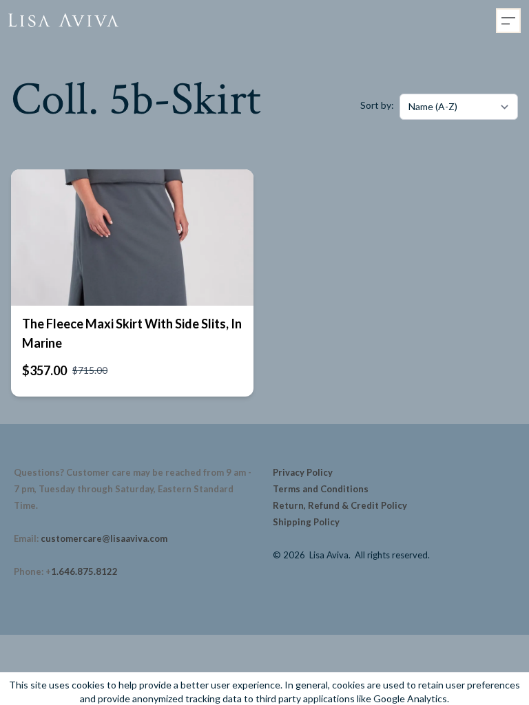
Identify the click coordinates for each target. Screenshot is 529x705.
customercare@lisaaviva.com (104, 538)
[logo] (63, 20)
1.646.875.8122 (84, 571)
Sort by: (377, 105)
